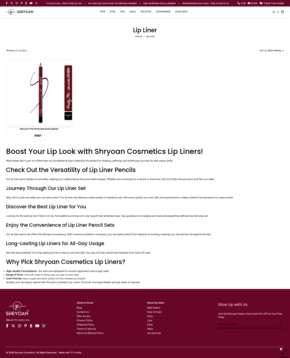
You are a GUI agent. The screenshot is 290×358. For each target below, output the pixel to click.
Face (102, 11)
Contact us (83, 311)
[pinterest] (25, 325)
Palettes (146, 11)
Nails (133, 11)
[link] (39, 93)
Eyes (112, 11)
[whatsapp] (43, 325)
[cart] (282, 11)
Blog (79, 307)
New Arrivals (154, 311)
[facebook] (7, 325)
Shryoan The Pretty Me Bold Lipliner (39, 129)
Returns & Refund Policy (90, 332)
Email (254, 3)
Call (243, 3)
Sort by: (263, 50)
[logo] (19, 12)
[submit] (280, 324)
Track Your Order (273, 3)
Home (138, 36)
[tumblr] (31, 325)
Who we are (83, 316)
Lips (122, 11)
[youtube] (37, 325)
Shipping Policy (85, 324)
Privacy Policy (85, 320)
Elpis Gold (181, 11)
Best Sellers (153, 307)
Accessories (163, 11)
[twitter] (13, 325)
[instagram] (19, 325)
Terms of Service (86, 328)
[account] (278, 11)
